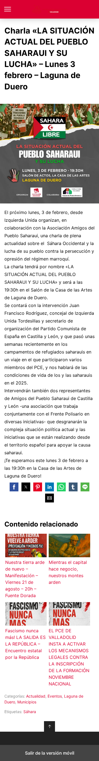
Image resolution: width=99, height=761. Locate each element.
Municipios (26, 702)
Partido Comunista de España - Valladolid (49, 9)
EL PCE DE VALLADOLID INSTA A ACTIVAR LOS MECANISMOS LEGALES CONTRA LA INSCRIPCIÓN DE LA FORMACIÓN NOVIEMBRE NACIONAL (69, 657)
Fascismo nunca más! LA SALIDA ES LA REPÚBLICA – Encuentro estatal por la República (25, 644)
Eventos (55, 696)
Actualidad (35, 696)
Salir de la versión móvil (49, 753)
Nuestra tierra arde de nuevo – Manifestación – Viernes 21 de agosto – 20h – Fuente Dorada (25, 578)
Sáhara (29, 711)
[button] (14, 487)
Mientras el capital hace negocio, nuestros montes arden (68, 572)
